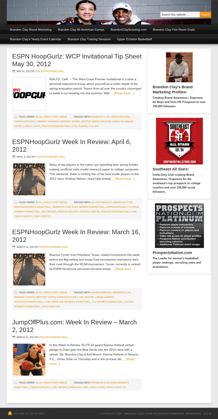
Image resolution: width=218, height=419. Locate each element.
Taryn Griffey (23, 216)
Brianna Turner (24, 297)
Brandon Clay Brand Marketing (31, 29)
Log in (207, 413)
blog (39, 116)
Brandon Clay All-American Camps (81, 29)
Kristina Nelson (67, 211)
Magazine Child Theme (138, 413)
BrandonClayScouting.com (128, 29)
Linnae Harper (104, 297)
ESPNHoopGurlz (25, 121)
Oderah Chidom (89, 211)
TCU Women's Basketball (107, 302)
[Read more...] (124, 93)
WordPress (193, 413)
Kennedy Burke (70, 121)
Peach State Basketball (59, 12)
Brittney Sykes (46, 297)
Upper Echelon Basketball (134, 39)
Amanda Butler (122, 202)
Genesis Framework (171, 413)
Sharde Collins (88, 126)
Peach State (32, 126)
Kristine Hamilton (112, 121)
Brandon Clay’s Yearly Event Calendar (35, 39)
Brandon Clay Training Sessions (89, 39)
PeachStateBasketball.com (59, 126)
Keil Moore (49, 211)
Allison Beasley (101, 202)
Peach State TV (116, 387)
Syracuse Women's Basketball (70, 302)
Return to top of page (29, 413)
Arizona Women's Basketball (32, 207)
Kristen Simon (90, 121)
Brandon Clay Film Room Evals (174, 29)
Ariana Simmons (101, 292)
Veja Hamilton (51, 306)
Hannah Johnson (48, 121)
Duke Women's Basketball (88, 207)
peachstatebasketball (50, 71)
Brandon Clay (100, 116)
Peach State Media (55, 116)
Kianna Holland (78, 387)
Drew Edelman (120, 116)
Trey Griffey (42, 216)
